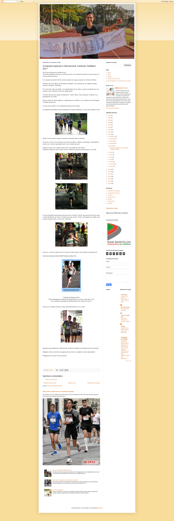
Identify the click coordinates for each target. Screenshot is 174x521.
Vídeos (109, 76)
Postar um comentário (51, 379)
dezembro (112, 136)
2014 (109, 174)
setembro (112, 143)
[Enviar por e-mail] (60, 370)
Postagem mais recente (49, 383)
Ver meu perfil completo (112, 108)
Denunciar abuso (112, 208)
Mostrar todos (128, 360)
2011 (109, 181)
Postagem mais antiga (93, 383)
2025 (109, 115)
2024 (109, 117)
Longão (123, 326)
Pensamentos (111, 197)
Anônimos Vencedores (114, 191)
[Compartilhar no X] (64, 370)
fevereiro (111, 164)
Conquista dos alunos (114, 193)
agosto (111, 146)
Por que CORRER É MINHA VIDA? (61, 470)
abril (110, 159)
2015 (109, 171)
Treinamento (111, 201)
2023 (109, 120)
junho (111, 154)
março (111, 161)
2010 (109, 183)
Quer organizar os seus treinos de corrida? (119, 81)
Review (110, 199)
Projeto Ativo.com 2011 (114, 78)
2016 (109, 169)
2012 (109, 178)
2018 (109, 132)
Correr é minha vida (64, 10)
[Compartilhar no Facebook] (66, 370)
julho (110, 152)
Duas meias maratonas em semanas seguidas (58, 391)
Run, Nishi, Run (125, 307)
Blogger (100, 508)
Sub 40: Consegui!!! (57, 490)
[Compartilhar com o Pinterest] (68, 370)
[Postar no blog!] (62, 370)
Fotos (109, 74)
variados (110, 203)
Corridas (110, 195)
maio (110, 157)
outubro (111, 141)
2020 (109, 127)
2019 (109, 129)
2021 (109, 125)
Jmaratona (124, 294)
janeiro (111, 166)
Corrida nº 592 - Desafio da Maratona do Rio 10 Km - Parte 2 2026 (125, 299)
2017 (109, 134)
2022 (109, 122)
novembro (112, 138)
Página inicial (72, 383)
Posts (109, 72)
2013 (109, 176)
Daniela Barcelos (123, 88)
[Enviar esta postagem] (56, 370)
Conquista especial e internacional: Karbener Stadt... (118, 148)
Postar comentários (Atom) (54, 385)
